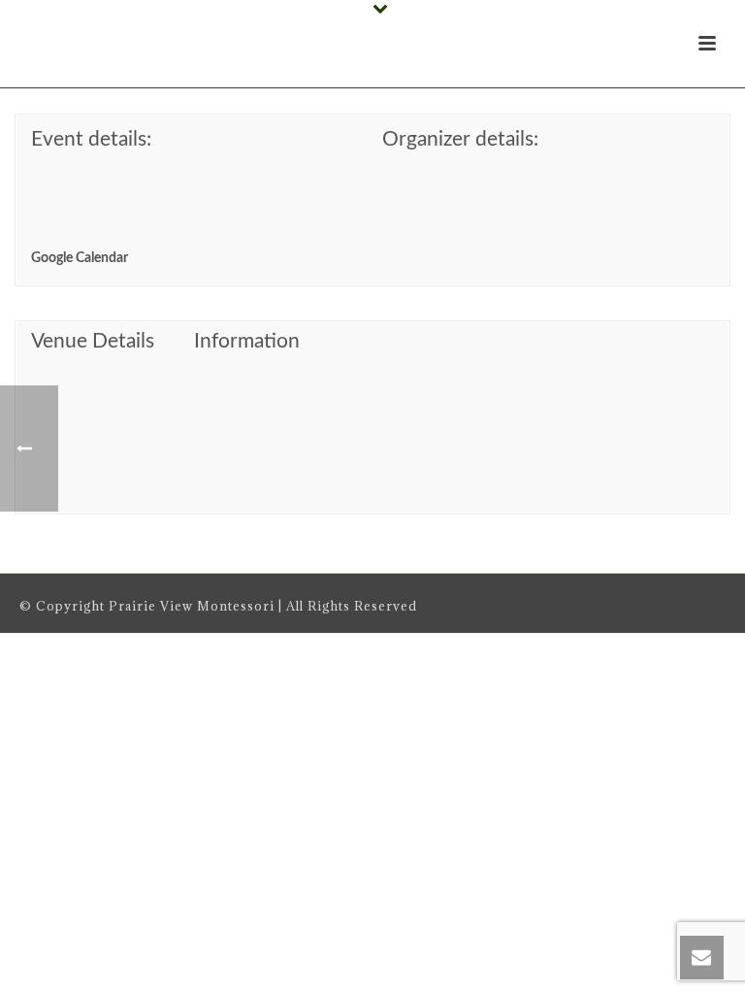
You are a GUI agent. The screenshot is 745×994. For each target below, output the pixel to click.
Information (247, 341)
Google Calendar (79, 258)
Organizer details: (460, 139)
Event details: (91, 139)
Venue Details (92, 341)
